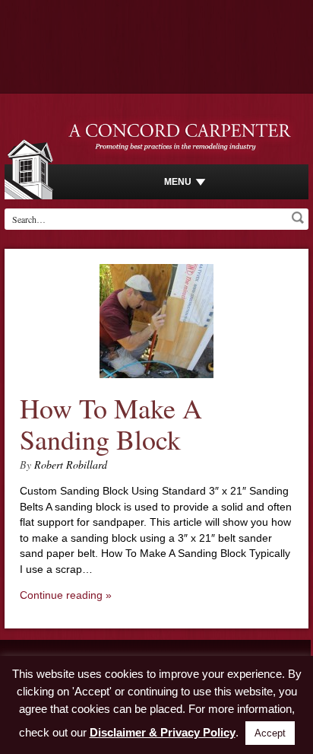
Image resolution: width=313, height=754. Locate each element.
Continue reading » (66, 595)
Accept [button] (270, 733)
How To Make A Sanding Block (111, 423)
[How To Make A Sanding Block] (156, 374)
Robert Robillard (70, 464)
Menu (177, 182)
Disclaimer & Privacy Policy (163, 732)
